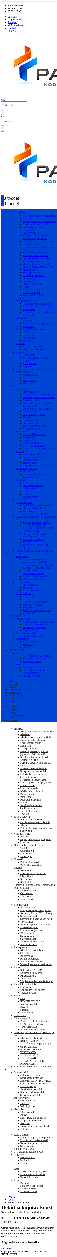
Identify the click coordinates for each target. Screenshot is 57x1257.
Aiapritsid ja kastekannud (35, 224)
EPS (25, 482)
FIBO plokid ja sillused (34, 508)
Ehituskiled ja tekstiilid (27, 468)
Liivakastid (28, 326)
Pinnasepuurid (30, 278)
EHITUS (12, 386)
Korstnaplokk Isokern (33, 457)
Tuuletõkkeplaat (31, 496)
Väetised (27, 298)
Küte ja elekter (23, 619)
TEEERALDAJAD (33, 539)
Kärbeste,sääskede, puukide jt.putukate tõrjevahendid (36, 237)
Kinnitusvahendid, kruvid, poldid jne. (34, 550)
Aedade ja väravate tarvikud (37, 303)
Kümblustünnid (30, 374)
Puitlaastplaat (29, 440)
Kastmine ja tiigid (31, 244)
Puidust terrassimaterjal (34, 349)
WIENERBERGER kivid (36, 513)
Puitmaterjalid (22, 389)
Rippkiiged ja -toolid (26, 633)
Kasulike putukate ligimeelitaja (38, 247)
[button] (3, 100)
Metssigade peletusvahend (36, 264)
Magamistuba (22, 638)
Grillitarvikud (29, 335)
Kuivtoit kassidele (32, 661)
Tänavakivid (22, 499)
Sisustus (20, 352)
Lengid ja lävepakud (33, 604)
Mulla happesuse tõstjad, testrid (38, 266)
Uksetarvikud (29, 596)
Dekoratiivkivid (23, 582)
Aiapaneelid (29, 309)
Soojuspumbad (30, 630)
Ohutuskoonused (31, 531)
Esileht (11, 681)
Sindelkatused (30, 462)
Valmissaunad (29, 383)
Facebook (6, 1248)
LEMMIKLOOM (16, 650)
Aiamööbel (28, 354)
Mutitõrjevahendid (32, 272)
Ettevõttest (13, 16)
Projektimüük (14, 19)
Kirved (26, 249)
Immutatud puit (30, 391)
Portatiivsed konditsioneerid (36, 624)
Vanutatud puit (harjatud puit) (37, 408)
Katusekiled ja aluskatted (35, 474)
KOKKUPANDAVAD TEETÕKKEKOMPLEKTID (38, 526)
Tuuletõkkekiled (31, 477)
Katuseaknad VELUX (34, 454)
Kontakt (12, 28)
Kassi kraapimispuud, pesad (37, 655)
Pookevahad (29, 281)
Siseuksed (28, 607)
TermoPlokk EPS (31, 511)
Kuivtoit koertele (31, 672)
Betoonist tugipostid (33, 346)
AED (10, 210)
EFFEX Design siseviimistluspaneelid (33, 572)
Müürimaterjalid (24, 502)
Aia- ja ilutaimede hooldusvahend (39, 215)
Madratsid (28, 644)
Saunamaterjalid (31, 420)
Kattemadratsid (30, 641)
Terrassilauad (29, 406)
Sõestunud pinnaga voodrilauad (38, 403)
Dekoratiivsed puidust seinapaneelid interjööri (34, 560)
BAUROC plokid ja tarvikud (37, 505)
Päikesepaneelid (31, 460)
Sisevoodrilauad (31, 423)
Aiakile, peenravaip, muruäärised (39, 221)
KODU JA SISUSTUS (18, 616)
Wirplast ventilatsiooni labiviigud (39, 465)
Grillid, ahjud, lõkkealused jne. (31, 329)
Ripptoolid (28, 366)
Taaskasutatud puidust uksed (37, 610)
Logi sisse (13, 30)
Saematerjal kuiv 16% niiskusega (39, 397)
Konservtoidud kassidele (35, 658)
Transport (12, 22)
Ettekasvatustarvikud (33, 227)
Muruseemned (30, 269)
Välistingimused (31, 590)
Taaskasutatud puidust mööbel (31, 636)
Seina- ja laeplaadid (32, 579)
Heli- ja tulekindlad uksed (35, 602)
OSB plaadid (29, 437)
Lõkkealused (29, 337)
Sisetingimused (30, 584)
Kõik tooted (13, 684)
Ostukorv (12, 687)
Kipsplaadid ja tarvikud (34, 434)
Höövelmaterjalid (31, 411)
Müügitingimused (16, 25)
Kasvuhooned (30, 363)
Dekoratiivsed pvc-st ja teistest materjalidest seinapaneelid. (38, 566)
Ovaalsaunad (29, 377)
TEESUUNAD (30, 542)
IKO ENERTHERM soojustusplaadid (33, 487)
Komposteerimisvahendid (35, 255)
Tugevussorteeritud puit (34, 425)
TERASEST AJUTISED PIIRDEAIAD (35, 546)
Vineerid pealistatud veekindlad (38, 448)
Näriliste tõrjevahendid (34, 275)
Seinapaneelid (22, 556)
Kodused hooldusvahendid (36, 252)
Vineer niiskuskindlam (34, 445)
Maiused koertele (31, 675)
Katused (20, 451)
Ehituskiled (28, 471)
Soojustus (20, 479)
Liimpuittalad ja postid (34, 414)
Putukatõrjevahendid (33, 284)
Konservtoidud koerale (34, 670)
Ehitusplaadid (22, 431)
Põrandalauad (29, 417)
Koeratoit (27, 667)
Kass (18, 653)
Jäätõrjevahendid (31, 232)
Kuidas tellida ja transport (20, 690)
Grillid (26, 332)
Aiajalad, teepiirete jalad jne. (37, 522)
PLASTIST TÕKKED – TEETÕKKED (35, 535)
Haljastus (20, 213)
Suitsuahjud (28, 340)
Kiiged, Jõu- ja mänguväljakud (38, 323)
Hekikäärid (28, 230)
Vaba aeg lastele (24, 318)
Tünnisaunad (29, 380)
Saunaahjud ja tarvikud (34, 627)
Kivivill (26, 491)
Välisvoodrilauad (31, 428)
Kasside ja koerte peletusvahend (39, 241)
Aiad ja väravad (23, 301)
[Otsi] (2, 112)
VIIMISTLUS (14, 554)
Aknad (26, 599)
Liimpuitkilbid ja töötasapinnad (38, 394)
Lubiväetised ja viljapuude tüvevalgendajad (36, 259)
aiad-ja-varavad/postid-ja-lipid (37, 306)
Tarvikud (27, 587)
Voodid (26, 647)
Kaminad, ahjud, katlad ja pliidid (39, 621)
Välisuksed (28, 613)
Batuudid (27, 320)
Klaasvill (27, 494)
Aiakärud (27, 218)
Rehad (26, 286)
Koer (18, 664)
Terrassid (20, 343)
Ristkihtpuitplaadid (32, 443)
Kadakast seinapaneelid (34, 576)
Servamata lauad (31, 400)
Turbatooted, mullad (33, 295)
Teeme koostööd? (16, 698)
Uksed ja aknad (23, 593)
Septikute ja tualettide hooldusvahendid (33, 291)
